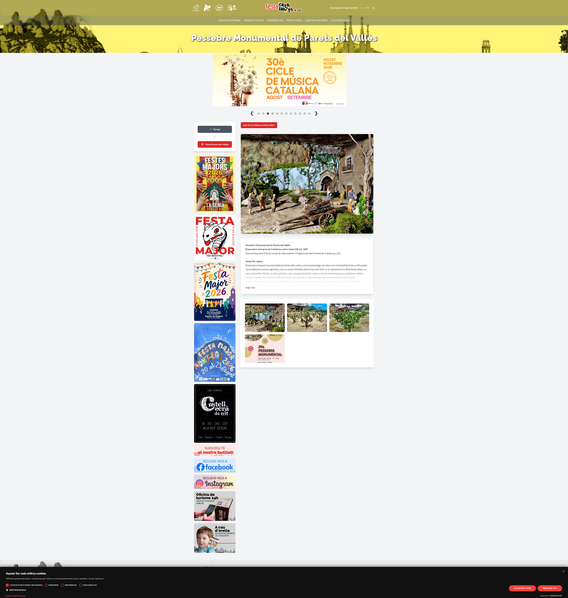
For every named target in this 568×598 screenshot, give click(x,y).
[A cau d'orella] (196, 7)
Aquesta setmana (229, 20)
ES (368, 8)
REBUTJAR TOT (550, 588)
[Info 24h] (232, 7)
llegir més (250, 287)
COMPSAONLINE (555, 596)
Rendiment (54, 585)
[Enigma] (207, 7)
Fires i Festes (294, 20)
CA (362, 8)
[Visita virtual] (219, 7)
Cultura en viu (340, 20)
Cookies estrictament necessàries (26, 585)
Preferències (71, 585)
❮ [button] (252, 112)
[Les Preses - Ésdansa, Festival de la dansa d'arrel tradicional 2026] (284, 80)
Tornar (216, 129)
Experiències (275, 20)
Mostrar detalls (17, 590)
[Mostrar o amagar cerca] (373, 8)
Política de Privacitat (15, 596)
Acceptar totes (522, 588)
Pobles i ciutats (254, 20)
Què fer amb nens (316, 20)
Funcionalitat (90, 585)
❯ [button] (316, 112)
